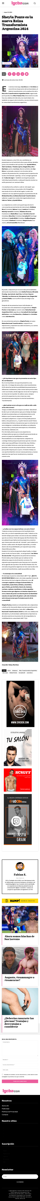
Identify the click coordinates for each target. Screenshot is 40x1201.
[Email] (22, 74)
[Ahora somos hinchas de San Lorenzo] (20, 919)
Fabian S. (20, 874)
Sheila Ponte (13, 673)
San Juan (5, 673)
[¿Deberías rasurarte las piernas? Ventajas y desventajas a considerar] (20, 1001)
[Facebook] (9, 74)
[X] (14, 74)
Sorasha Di (22, 673)
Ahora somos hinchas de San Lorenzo (19, 937)
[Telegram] (27, 74)
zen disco (30, 673)
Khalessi (14, 670)
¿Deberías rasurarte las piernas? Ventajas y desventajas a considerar (19, 1022)
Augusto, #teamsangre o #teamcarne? (19, 978)
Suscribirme (20, 1182)
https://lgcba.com (20, 878)
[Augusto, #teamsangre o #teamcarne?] (20, 960)
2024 (9, 670)
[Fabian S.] (20, 866)
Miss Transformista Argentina (28, 670)
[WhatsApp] (18, 74)
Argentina (6, 63)
